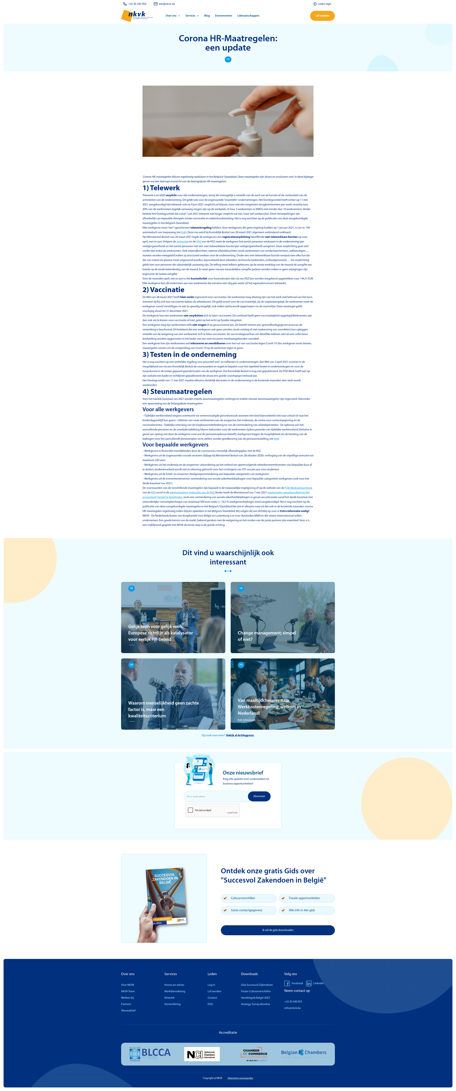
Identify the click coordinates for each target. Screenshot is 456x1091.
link (183, 232)
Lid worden (322, 15)
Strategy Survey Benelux (255, 1004)
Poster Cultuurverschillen (256, 991)
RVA (153, 492)
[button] (174, 15)
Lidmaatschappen (248, 15)
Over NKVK (127, 985)
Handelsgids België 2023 (255, 997)
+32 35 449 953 (293, 1001)
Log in (211, 985)
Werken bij (127, 997)
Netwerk (169, 997)
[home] (142, 16)
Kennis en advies (174, 985)
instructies (183, 241)
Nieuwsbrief (128, 1010)
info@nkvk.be (292, 1008)
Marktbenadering (174, 991)
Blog (207, 15)
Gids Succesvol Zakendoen (257, 985)
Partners (126, 1004)
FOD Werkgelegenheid (298, 488)
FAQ (198, 241)
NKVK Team (128, 991)
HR (228, 59)
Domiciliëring (172, 1004)
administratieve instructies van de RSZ (192, 492)
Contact (212, 997)
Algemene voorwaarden (240, 1078)
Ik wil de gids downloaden (278, 930)
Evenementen (223, 15)
